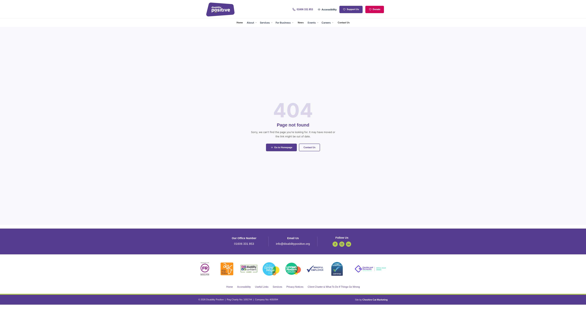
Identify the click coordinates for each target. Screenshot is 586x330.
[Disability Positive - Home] (220, 9)
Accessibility (329, 9)
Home (229, 287)
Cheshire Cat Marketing (375, 299)
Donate (376, 9)
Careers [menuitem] (326, 22)
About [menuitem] (250, 22)
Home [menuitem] (240, 22)
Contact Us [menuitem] (344, 22)
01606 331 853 (244, 243)
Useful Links (261, 287)
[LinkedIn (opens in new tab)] (348, 244)
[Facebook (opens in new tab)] (335, 244)
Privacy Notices (294, 287)
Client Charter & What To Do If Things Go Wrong (334, 287)
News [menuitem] (301, 22)
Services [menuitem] (265, 22)
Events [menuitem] (312, 22)
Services (277, 287)
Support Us (353, 9)
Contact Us (309, 147)
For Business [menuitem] (283, 22)
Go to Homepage (283, 147)
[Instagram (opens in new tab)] (341, 244)
